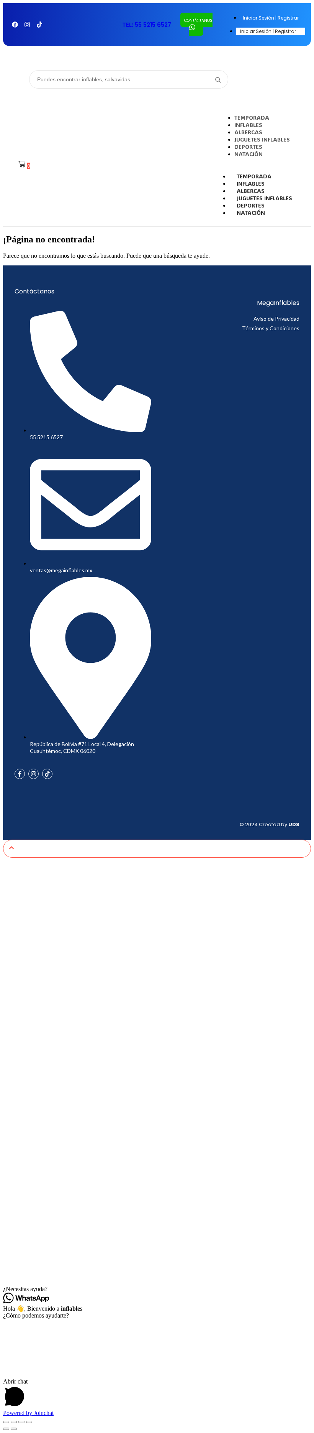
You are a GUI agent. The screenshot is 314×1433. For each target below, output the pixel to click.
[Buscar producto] (217, 79)
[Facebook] (15, 24)
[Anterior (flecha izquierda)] (6, 1429)
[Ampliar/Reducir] (6, 1422)
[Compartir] (21, 1422)
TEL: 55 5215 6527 (146, 25)
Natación (251, 212)
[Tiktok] (39, 24)
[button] (157, 1289)
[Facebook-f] (20, 774)
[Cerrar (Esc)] (29, 1422)
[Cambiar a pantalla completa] (14, 1422)
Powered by (28, 1413)
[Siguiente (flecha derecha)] (14, 1429)
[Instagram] (27, 24)
